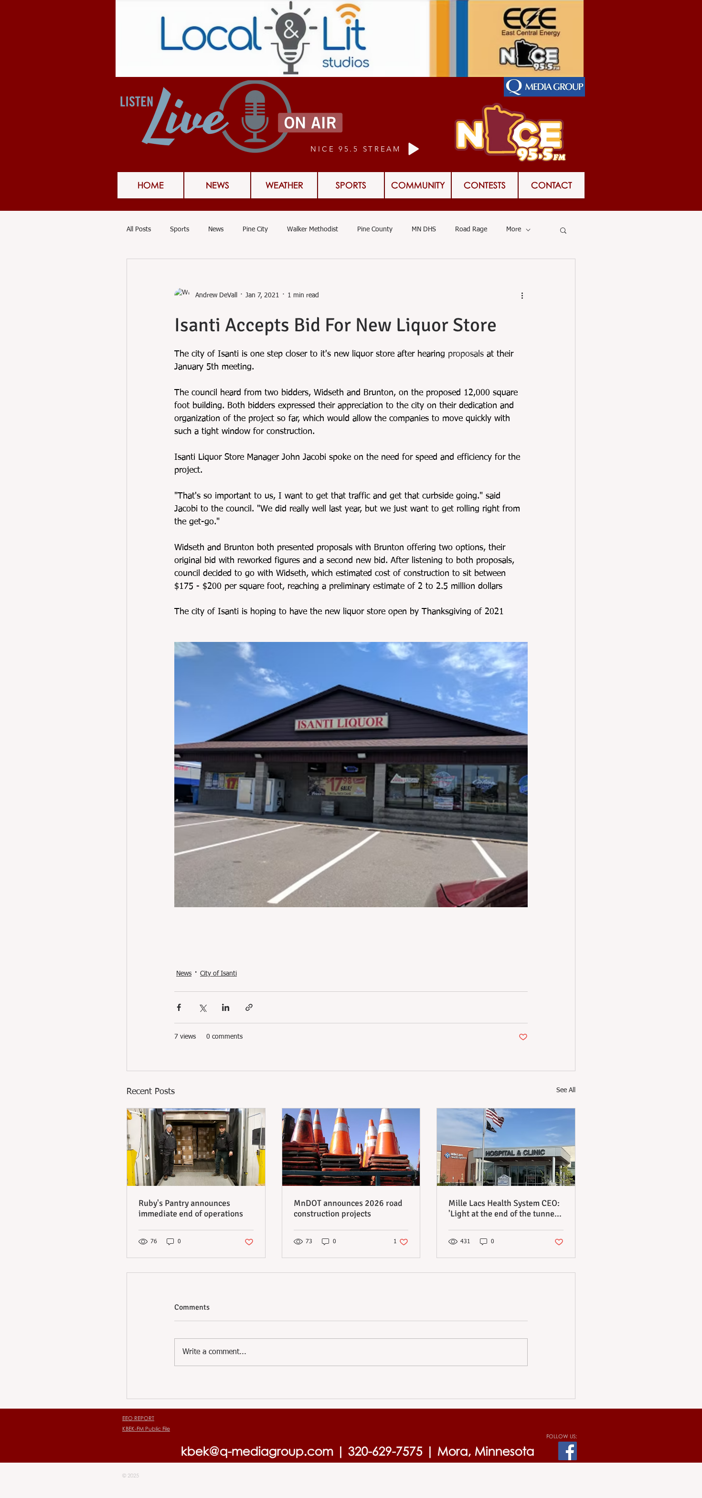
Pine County (375, 229)
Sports (179, 229)
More (513, 229)
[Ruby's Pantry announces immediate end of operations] (196, 1147)
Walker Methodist (312, 229)
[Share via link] (249, 1007)
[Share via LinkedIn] (225, 1007)
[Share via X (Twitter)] (202, 1007)
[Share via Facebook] (178, 1007)
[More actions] (522, 295)
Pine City (255, 229)
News (215, 229)
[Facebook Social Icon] (567, 1451)
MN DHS (424, 229)
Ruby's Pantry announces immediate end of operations (190, 1208)
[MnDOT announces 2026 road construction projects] (351, 1147)
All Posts (139, 229)
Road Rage (471, 229)
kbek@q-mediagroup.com (257, 1451)
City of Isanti (218, 973)
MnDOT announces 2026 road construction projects (348, 1208)
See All (565, 1090)
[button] (485, 185)
